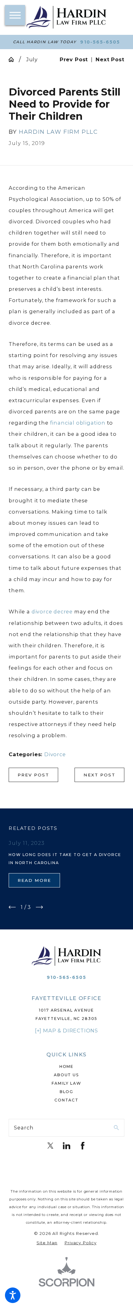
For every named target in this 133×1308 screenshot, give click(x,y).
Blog (66, 1091)
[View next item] (39, 907)
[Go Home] (14, 59)
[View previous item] (12, 907)
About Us (66, 1075)
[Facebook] (82, 1145)
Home (66, 1066)
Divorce (55, 754)
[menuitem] (66, 1067)
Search (23, 1127)
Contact (66, 1100)
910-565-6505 (100, 42)
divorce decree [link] (52, 611)
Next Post (100, 774)
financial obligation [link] (77, 423)
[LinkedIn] (66, 1145)
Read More (34, 880)
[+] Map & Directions (66, 1030)
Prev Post (33, 774)
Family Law (66, 1083)
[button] (12, 1295)
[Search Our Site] (116, 1127)
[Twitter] (50, 1145)
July (32, 59)
